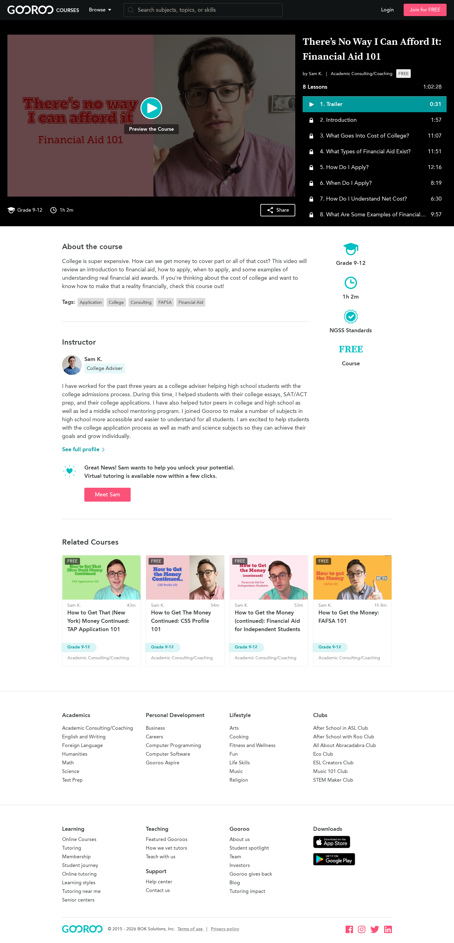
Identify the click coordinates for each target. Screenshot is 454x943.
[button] (101, 10)
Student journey (80, 865)
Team (235, 857)
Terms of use (191, 929)
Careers (154, 737)
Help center (159, 882)
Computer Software (168, 754)
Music (236, 771)
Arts (234, 728)
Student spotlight (249, 848)
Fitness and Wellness (252, 745)
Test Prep (72, 780)
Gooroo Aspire (162, 763)
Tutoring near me (81, 891)
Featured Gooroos (166, 839)
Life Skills (239, 763)
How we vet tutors (166, 848)
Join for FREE (425, 10)
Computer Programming (173, 745)
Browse (97, 10)
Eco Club (323, 754)
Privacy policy (225, 929)
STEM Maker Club (333, 780)
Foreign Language (82, 745)
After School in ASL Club (340, 728)
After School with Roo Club (343, 737)
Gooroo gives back (250, 874)
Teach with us (160, 857)
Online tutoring (79, 874)
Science (70, 771)
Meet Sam (107, 494)
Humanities (74, 754)
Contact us (158, 890)
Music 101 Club (330, 771)
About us (239, 839)
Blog (234, 883)
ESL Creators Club (333, 763)
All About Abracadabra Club (344, 745)
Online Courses (79, 839)
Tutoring (71, 848)
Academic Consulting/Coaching (97, 728)
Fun (233, 754)
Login (387, 10)
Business (155, 728)
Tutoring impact (247, 891)
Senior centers (78, 900)
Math (68, 763)
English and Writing (84, 737)
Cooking (239, 737)
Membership (76, 857)
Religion (238, 780)
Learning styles (78, 883)
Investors (239, 865)
